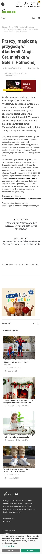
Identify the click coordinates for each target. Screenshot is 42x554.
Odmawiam (11, 550)
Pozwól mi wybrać (8, 546)
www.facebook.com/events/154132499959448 (21, 199)
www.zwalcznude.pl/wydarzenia (22, 178)
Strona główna (7, 27)
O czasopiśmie (9, 531)
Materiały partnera (13, 367)
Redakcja (10, 405)
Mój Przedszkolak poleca (24, 27)
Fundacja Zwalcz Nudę (13, 68)
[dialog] (21, 544)
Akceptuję (30, 550)
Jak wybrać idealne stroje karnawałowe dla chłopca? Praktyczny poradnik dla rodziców (19, 362)
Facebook (6, 521)
